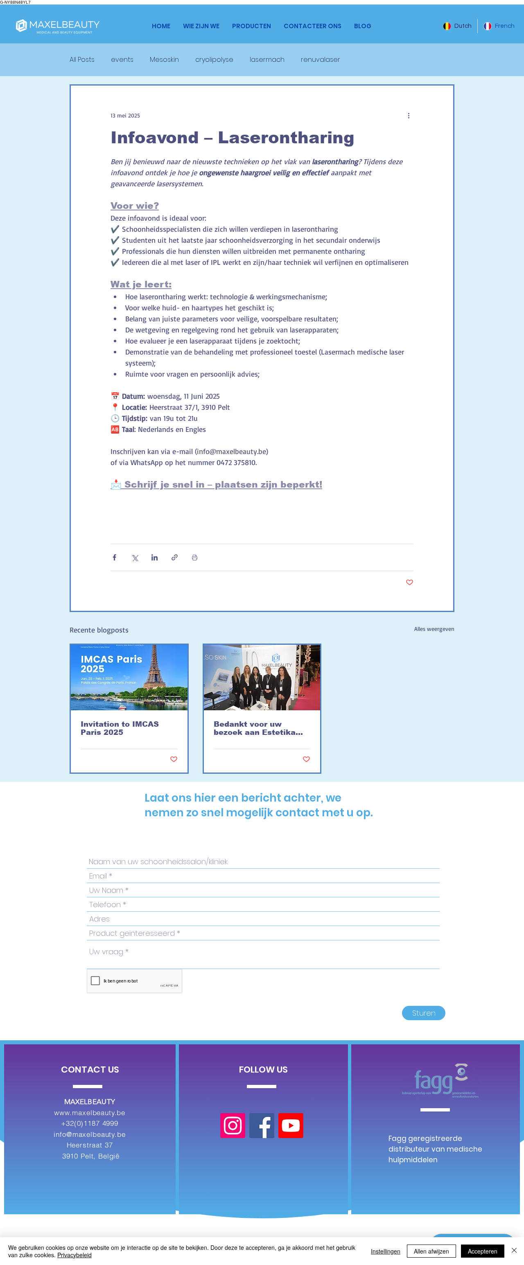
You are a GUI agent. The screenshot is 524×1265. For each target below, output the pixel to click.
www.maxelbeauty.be (89, 1112)
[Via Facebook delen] (114, 557)
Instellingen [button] (385, 1251)
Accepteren (482, 1251)
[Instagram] (232, 1125)
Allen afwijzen (431, 1251)
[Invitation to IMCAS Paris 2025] (129, 677)
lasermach (267, 59)
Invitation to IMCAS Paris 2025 (120, 728)
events (122, 59)
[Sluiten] (514, 1251)
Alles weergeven (434, 628)
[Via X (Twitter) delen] (134, 557)
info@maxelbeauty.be (89, 1134)
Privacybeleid (74, 1255)
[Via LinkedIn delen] (154, 557)
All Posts (82, 59)
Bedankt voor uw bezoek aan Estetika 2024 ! (255, 728)
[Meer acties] (408, 115)
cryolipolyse (214, 59)
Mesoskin (164, 59)
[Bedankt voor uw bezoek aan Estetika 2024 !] (262, 677)
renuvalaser (320, 59)
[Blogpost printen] (195, 557)
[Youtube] (290, 1125)
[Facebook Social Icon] (261, 1125)
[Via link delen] (174, 557)
